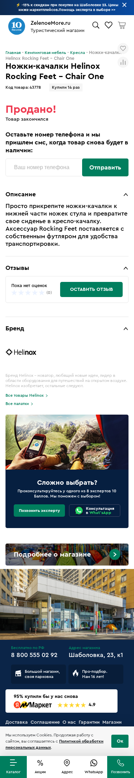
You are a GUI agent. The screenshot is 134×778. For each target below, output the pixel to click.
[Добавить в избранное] (123, 48)
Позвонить (120, 772)
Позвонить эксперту (39, 510)
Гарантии (89, 722)
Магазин (112, 722)
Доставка (16, 722)
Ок (120, 741)
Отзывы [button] (17, 268)
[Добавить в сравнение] (123, 62)
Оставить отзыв (91, 289)
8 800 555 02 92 (34, 655)
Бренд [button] (14, 328)
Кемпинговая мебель (45, 53)
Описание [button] (20, 194)
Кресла (77, 53)
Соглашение (45, 722)
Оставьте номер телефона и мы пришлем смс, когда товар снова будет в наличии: (66, 142)
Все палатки (17, 404)
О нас (69, 722)
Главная (13, 53)
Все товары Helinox (24, 395)
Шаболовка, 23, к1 (96, 655)
